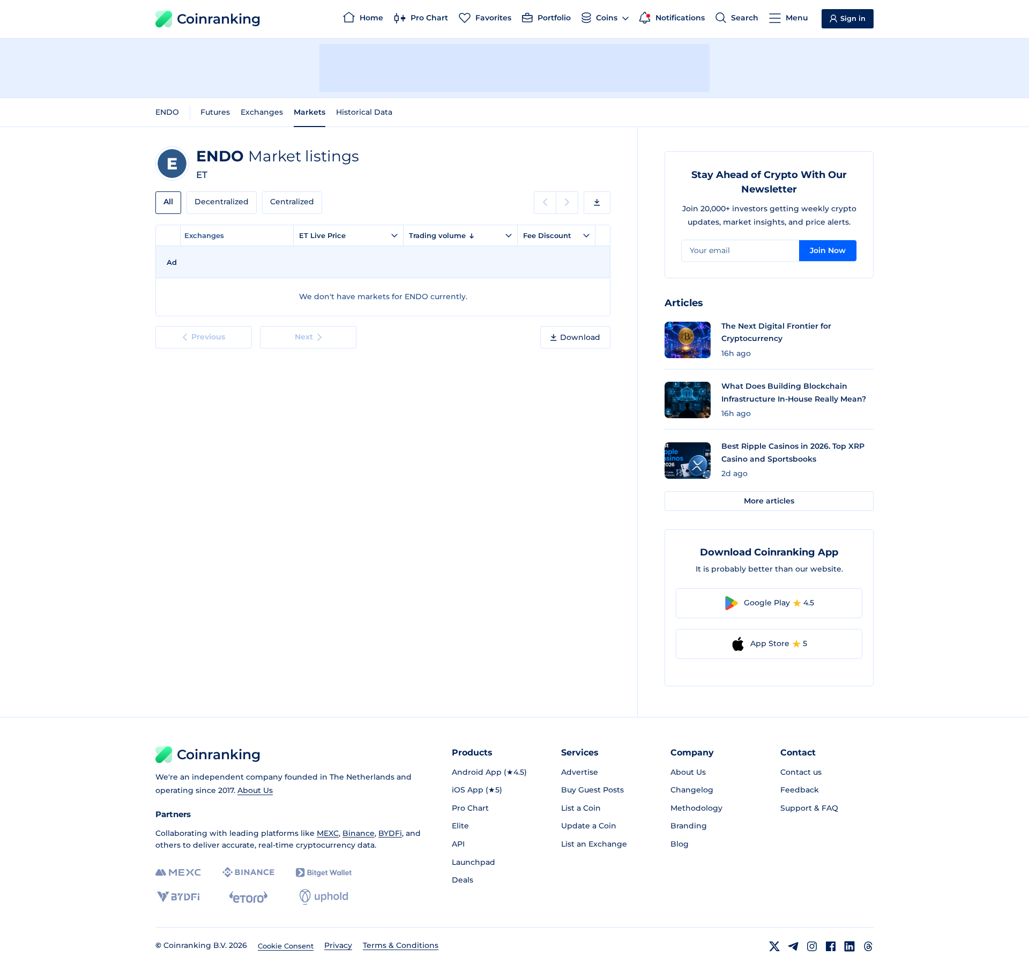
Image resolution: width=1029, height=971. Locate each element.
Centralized (292, 201)
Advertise (579, 772)
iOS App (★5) (477, 790)
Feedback (799, 790)
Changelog (691, 790)
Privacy (338, 945)
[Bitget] (324, 872)
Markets (309, 112)
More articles (769, 501)
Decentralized (222, 201)
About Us (255, 790)
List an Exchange (594, 844)
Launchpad (473, 862)
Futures (215, 112)
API (458, 844)
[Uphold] (324, 897)
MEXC (328, 833)
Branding (688, 826)
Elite (460, 826)
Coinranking (218, 19)
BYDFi (390, 833)
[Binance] (248, 872)
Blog (679, 844)
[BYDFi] (178, 897)
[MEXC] (178, 872)
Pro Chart (470, 808)
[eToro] (248, 897)
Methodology (696, 808)
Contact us (801, 772)
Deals (462, 880)
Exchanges (262, 112)
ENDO (167, 112)
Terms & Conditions (400, 945)
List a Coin (581, 808)
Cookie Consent (286, 946)
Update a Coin (588, 826)
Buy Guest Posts (592, 790)
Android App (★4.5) (489, 772)
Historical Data (364, 112)
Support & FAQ (809, 808)
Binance (358, 833)
